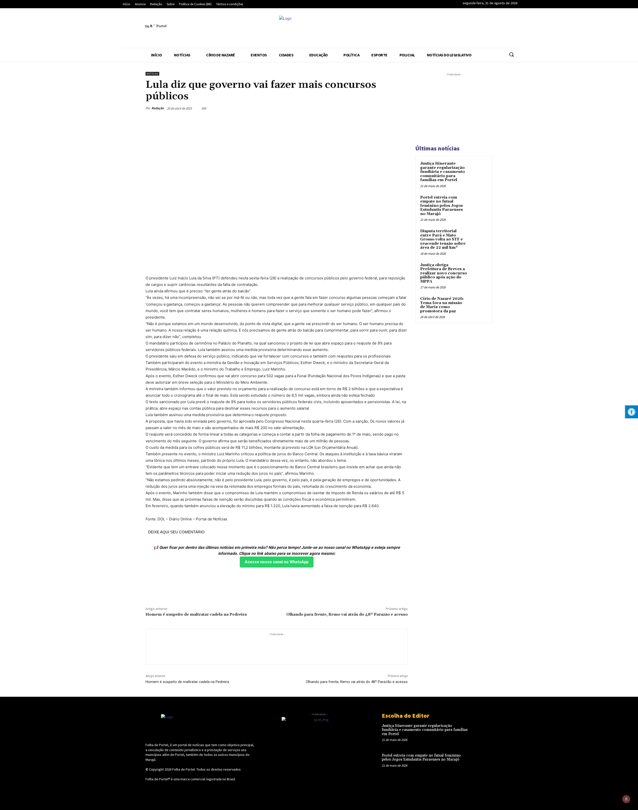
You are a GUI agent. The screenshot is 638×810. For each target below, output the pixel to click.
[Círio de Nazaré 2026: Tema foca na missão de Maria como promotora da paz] (478, 304)
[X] (488, 28)
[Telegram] (465, 28)
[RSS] (454, 28)
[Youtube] (511, 28)
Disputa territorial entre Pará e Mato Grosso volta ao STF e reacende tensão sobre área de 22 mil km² (443, 239)
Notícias (152, 73)
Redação (158, 108)
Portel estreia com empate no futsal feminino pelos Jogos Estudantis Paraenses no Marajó (441, 205)
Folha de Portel (183, 769)
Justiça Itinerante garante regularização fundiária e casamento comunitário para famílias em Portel (442, 171)
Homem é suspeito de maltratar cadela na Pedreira (196, 614)
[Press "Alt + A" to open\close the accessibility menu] (631, 411)
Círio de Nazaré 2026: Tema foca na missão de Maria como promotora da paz (442, 305)
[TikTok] (477, 28)
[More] (402, 108)
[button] (511, 54)
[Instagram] (442, 28)
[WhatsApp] (500, 28)
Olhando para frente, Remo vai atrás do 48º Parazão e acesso (347, 614)
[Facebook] (431, 28)
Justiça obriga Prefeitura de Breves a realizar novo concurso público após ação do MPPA (443, 273)
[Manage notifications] (626, 799)
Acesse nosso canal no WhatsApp (277, 562)
